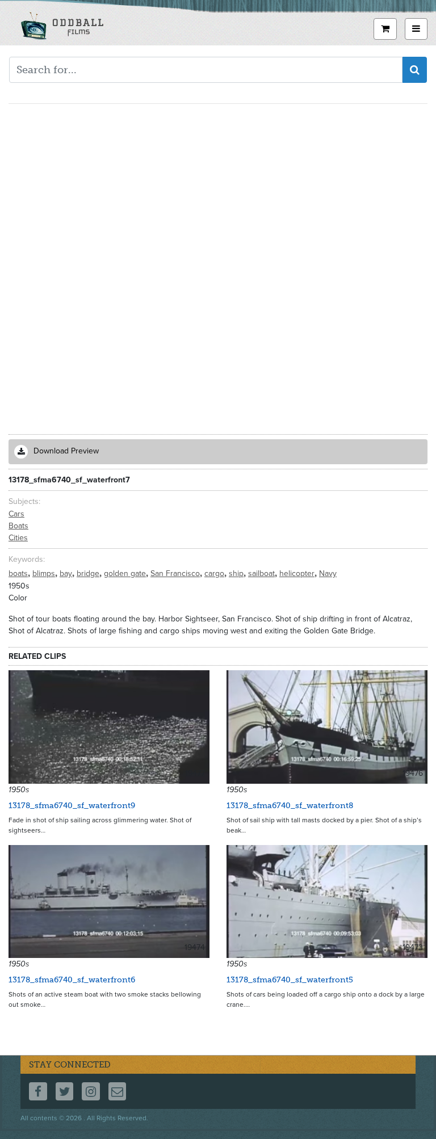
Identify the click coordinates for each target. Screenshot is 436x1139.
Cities (18, 538)
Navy (328, 573)
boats (19, 573)
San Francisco (176, 573)
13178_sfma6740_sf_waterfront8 (290, 805)
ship (237, 573)
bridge (89, 573)
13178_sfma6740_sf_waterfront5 (290, 980)
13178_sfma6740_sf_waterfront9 (72, 805)
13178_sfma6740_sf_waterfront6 (72, 980)
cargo (215, 573)
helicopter (298, 573)
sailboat (262, 573)
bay (67, 573)
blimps (44, 573)
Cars (16, 514)
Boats (18, 526)
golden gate (126, 573)
